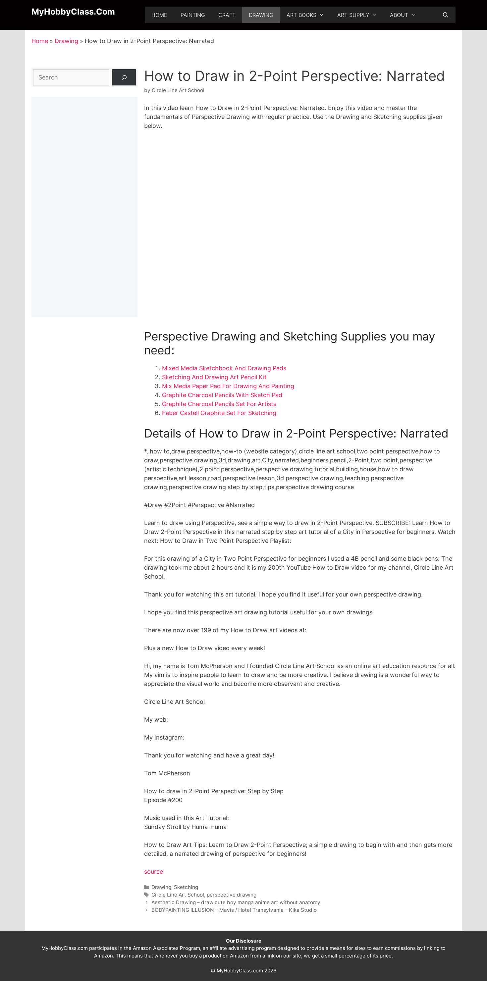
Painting (193, 15)
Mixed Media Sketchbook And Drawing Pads (224, 368)
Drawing (261, 15)
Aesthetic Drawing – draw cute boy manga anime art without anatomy (235, 902)
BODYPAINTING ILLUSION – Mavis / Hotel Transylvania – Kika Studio (234, 910)
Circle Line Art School (177, 895)
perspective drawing (231, 895)
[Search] (124, 77)
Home (159, 15)
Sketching (186, 887)
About (399, 15)
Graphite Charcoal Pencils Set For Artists (219, 403)
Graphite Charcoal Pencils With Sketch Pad (222, 394)
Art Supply (353, 15)
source (153, 871)
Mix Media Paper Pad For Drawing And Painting (228, 386)
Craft (227, 15)
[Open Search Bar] (445, 15)
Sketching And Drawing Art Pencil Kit (214, 377)
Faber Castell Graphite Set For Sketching (219, 412)
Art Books (301, 15)
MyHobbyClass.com (73, 12)
